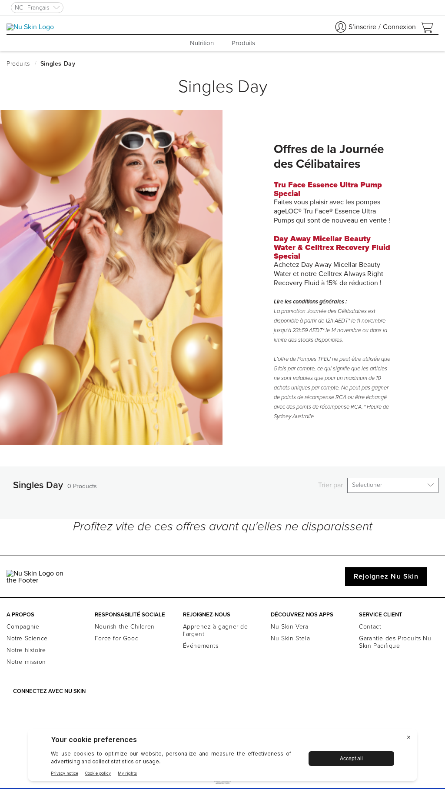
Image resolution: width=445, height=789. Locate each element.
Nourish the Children (125, 626)
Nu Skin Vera (289, 626)
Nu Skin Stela (290, 638)
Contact (370, 626)
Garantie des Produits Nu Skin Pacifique (395, 642)
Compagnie (23, 626)
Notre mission (26, 662)
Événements (201, 645)
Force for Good (117, 638)
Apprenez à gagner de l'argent (215, 630)
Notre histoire (26, 650)
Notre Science (27, 638)
